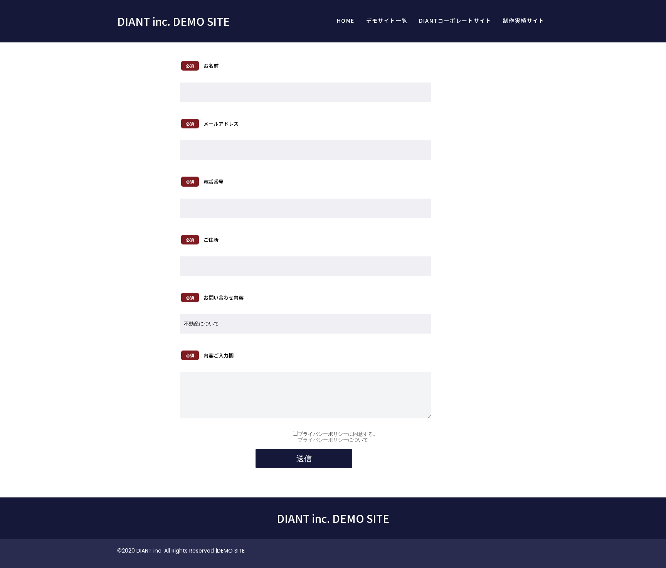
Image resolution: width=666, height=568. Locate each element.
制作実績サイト (524, 20)
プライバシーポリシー (323, 439)
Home (346, 20)
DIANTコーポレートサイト (455, 20)
